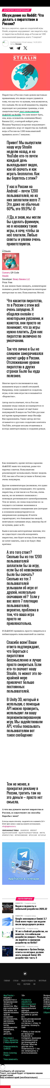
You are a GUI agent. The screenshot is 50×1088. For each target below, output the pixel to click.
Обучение (26, 984)
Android (25, 830)
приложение (21, 835)
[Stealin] (10, 269)
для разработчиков (29, 833)
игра (43, 833)
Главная (7, 980)
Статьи (15, 980)
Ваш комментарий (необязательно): (19, 1077)
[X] (25, 48)
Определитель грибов (10, 1047)
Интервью (42, 980)
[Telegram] (18, 48)
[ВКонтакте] (11, 48)
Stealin (5, 276)
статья (42, 835)
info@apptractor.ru (9, 826)
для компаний (10, 833)
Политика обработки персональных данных (28, 1002)
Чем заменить (10, 1059)
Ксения (18, 44)
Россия (33, 835)
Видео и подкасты (28, 980)
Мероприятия (11, 1042)
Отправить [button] (5, 1086)
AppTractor (8, 995)
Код (18, 984)
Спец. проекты (10, 1040)
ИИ (34, 984)
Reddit (34, 830)
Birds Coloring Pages (10, 1054)
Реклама (7, 1038)
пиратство (8, 835)
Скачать (6, 272)
